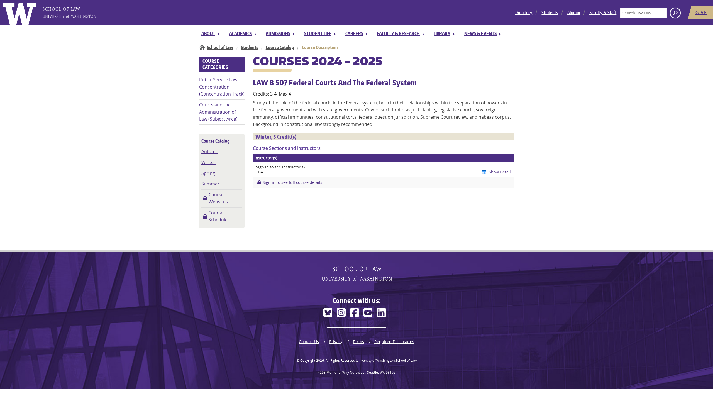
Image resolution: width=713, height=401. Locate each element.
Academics (240, 33)
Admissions (278, 33)
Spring (208, 173)
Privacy (335, 341)
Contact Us (309, 341)
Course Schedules (219, 216)
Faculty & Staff (603, 12)
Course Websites (218, 198)
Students (549, 12)
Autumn (209, 151)
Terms (358, 341)
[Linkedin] (381, 312)
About (208, 33)
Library (442, 33)
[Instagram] (341, 312)
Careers (354, 33)
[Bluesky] (327, 312)
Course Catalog (280, 47)
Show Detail (500, 172)
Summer (210, 184)
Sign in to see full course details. (293, 182)
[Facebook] (354, 312)
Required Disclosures (394, 341)
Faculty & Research (398, 33)
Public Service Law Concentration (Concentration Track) (222, 87)
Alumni (573, 12)
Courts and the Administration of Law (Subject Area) (218, 112)
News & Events (480, 33)
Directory (524, 12)
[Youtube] (367, 312)
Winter (208, 162)
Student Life (317, 33)
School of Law (220, 47)
